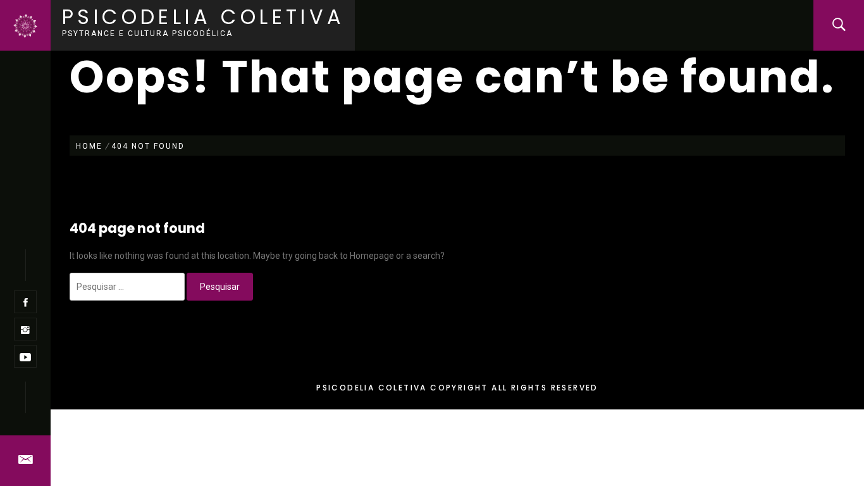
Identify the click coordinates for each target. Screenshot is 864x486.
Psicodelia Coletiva (203, 17)
